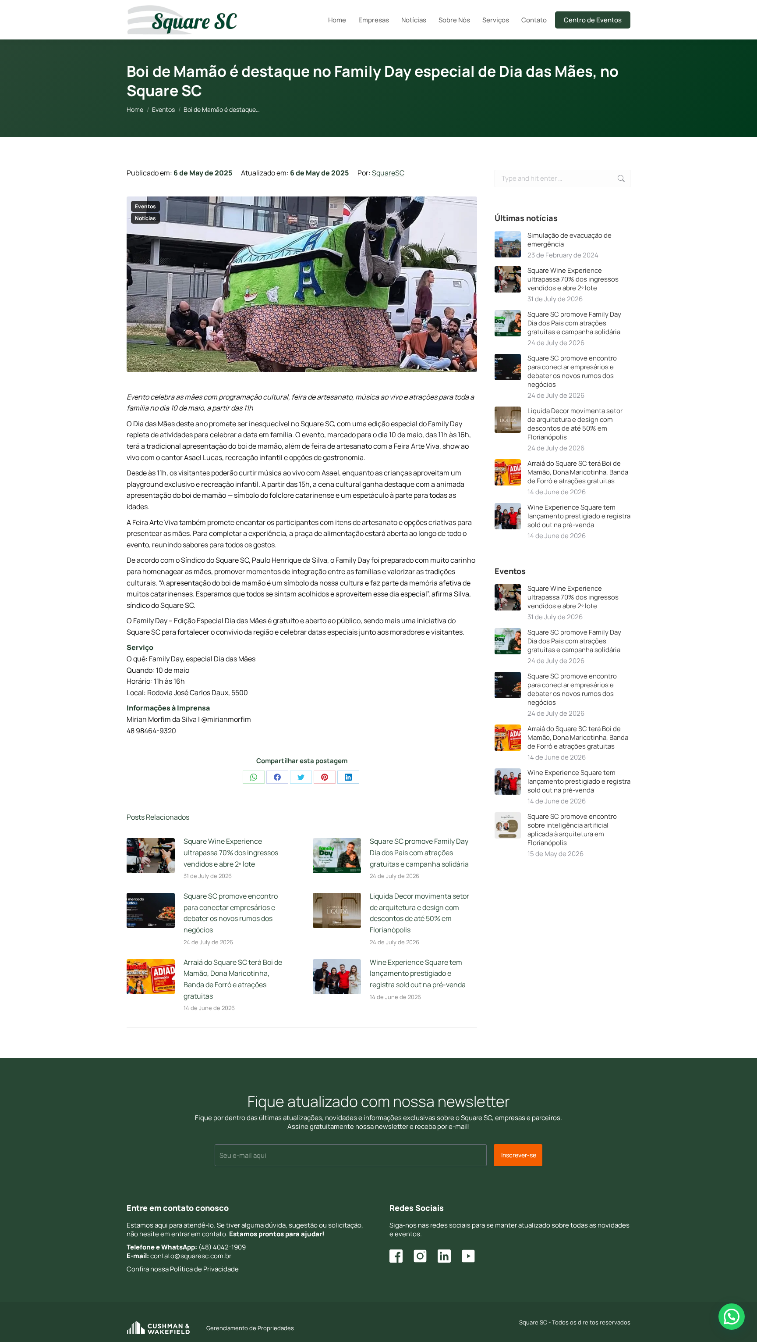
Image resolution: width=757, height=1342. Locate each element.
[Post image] (151, 855)
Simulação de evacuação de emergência (569, 240)
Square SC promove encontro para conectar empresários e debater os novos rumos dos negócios (231, 913)
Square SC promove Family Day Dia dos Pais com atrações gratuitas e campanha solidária (419, 852)
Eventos (145, 206)
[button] (731, 1316)
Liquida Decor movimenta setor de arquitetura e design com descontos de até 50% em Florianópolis (419, 913)
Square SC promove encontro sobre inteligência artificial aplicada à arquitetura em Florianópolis (572, 829)
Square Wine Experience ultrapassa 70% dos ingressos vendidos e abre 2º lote (231, 852)
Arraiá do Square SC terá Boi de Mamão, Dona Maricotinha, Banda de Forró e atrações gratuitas (233, 979)
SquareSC (388, 173)
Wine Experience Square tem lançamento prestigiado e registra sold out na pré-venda (418, 973)
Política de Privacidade (204, 1269)
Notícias (145, 218)
